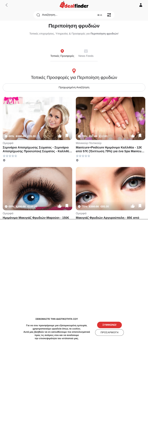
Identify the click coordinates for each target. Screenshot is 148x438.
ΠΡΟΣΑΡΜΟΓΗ (109, 332)
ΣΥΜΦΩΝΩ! (109, 324)
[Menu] (109, 15)
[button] (59, 135)
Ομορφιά (8, 143)
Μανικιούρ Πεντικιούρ (88, 143)
